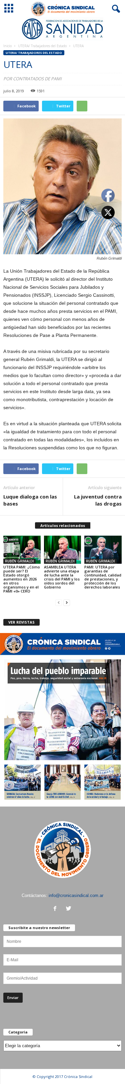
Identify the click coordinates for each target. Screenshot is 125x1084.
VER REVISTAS (21, 622)
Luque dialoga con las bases (30, 500)
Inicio (7, 45)
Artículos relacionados (62, 525)
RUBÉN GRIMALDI (19, 561)
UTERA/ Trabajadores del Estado (42, 45)
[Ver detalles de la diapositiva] (62, 29)
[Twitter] (69, 909)
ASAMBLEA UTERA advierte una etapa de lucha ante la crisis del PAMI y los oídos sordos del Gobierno (62, 577)
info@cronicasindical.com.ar (76, 895)
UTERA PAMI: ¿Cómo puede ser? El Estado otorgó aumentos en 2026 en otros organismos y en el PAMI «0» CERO (21, 579)
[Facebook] (56, 909)
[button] (114, 9)
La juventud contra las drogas (98, 500)
